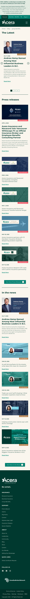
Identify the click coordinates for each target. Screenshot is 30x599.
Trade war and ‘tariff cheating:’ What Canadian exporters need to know (14, 394)
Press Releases (23, 120)
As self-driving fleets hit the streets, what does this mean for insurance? (14, 365)
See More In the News (13, 465)
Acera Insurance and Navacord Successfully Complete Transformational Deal (12, 179)
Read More (7, 81)
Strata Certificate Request (9, 560)
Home (3, 28)
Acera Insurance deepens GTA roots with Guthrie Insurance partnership (14, 268)
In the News (21, 54)
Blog (8, 28)
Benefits (17, 17)
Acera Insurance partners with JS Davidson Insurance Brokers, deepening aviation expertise (13, 239)
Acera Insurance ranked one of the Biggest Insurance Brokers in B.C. (14, 451)
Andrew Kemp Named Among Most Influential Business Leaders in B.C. (15, 62)
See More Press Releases (13, 282)
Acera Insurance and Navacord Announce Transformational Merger (14, 209)
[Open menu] (26, 22)
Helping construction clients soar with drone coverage (15, 422)
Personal (4, 17)
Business (11, 17)
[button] (21, 17)
